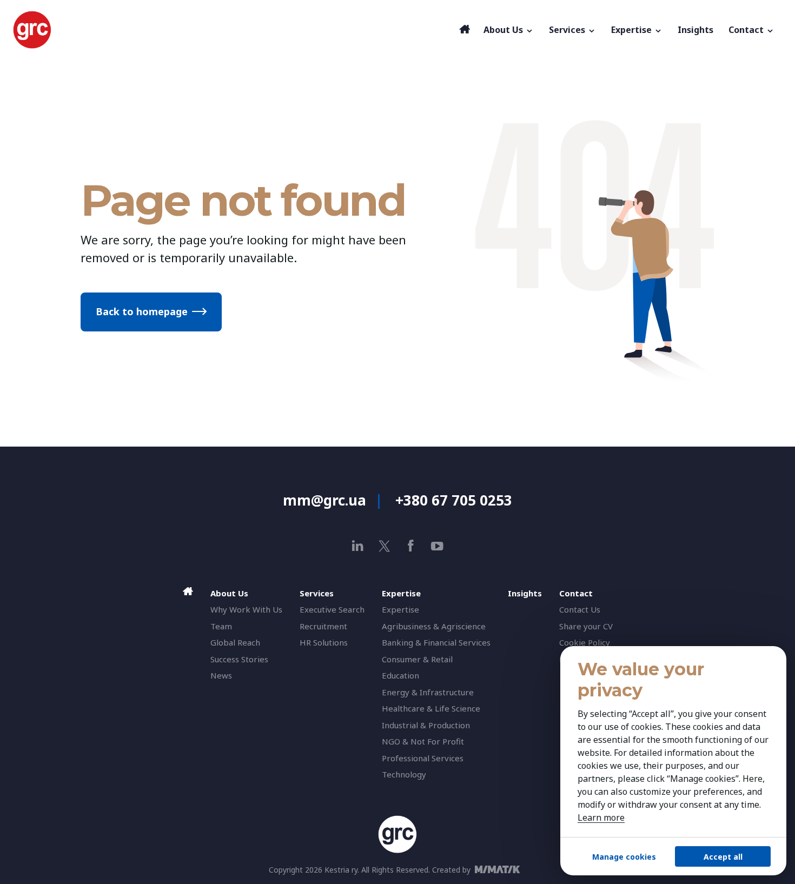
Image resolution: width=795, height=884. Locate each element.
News (221, 675)
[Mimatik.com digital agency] (500, 869)
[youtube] (437, 546)
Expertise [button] (632, 30)
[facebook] (411, 546)
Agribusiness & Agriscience (434, 626)
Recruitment (323, 626)
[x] (384, 546)
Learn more (601, 817)
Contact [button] (747, 30)
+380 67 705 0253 (453, 500)
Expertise (400, 609)
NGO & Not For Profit (423, 741)
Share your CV (586, 626)
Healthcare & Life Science (431, 708)
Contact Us (579, 609)
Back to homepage (142, 311)
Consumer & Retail (417, 659)
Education (400, 675)
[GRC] (233, 30)
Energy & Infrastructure (428, 692)
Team (221, 626)
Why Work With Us (246, 609)
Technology (404, 774)
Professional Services (422, 758)
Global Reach (235, 642)
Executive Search (332, 609)
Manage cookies (624, 857)
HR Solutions (324, 642)
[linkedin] (358, 546)
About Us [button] (504, 30)
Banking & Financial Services (436, 642)
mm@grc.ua (324, 500)
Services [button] (568, 30)
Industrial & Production (426, 725)
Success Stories (239, 659)
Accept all (723, 857)
